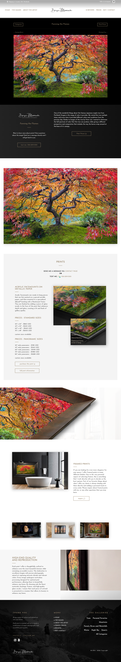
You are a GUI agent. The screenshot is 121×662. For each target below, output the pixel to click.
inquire (80, 498)
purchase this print (26, 364)
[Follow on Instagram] (114, 2)
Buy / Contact (109, 10)
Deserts (104, 630)
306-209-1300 (66, 276)
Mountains (103, 622)
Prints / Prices (60, 625)
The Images (59, 620)
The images (16, 10)
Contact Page (71, 271)
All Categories (101, 634)
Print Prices (102, 24)
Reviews (58, 628)
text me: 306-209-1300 (29, 145)
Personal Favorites (100, 618)
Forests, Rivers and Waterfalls (95, 626)
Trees (89, 618)
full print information (27, 371)
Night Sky (95, 630)
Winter (86, 630)
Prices (98, 10)
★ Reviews (90, 10)
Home (7, 10)
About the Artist (30, 10)
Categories (18, 24)
